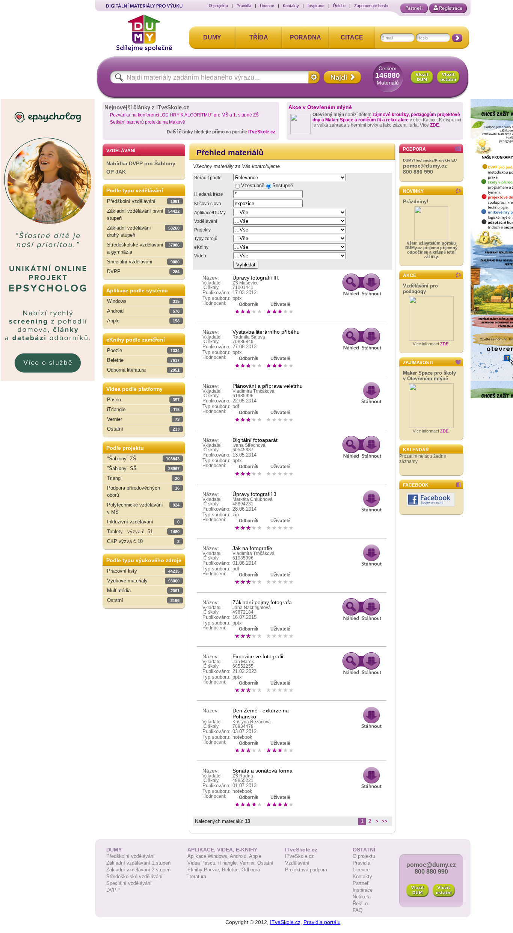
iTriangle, (229, 863)
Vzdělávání (205, 221)
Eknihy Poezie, (204, 870)
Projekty (202, 230)
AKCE (409, 275)
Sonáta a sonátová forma (262, 771)
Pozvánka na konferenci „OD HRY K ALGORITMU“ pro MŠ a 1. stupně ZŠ (184, 115)
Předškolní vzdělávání (130, 856)
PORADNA (305, 37)
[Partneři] (414, 8)
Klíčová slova (207, 203)
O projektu (218, 5)
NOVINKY (413, 191)
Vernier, (248, 863)
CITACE (352, 37)
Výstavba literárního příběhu (266, 332)
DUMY (212, 37)
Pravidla (244, 5)
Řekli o (339, 5)
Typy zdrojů (205, 238)
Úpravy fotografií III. (255, 278)
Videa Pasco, (202, 863)
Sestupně (282, 185)
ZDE (434, 125)
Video (200, 256)
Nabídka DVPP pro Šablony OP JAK (140, 168)
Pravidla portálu (322, 922)
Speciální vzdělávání (129, 883)
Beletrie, (231, 870)
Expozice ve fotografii (257, 656)
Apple (255, 856)
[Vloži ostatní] (444, 890)
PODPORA (414, 149)
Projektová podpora (306, 870)
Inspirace (316, 5)
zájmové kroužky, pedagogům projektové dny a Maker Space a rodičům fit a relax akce (386, 117)
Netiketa (362, 897)
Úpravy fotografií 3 (254, 494)
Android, (239, 856)
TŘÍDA (258, 37)
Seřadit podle (208, 177)
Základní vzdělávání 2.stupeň (138, 870)
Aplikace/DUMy (210, 212)
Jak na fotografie (252, 548)
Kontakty (291, 5)
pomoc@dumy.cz (425, 166)
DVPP (113, 890)
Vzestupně (252, 185)
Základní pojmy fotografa (262, 602)
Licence (267, 5)
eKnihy (201, 247)
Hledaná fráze (208, 194)
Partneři (361, 883)
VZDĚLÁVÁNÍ (120, 150)
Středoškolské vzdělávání (134, 876)
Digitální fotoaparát (255, 440)
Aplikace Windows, (208, 856)
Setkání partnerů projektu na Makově (147, 122)
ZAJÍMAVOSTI (418, 362)
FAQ (357, 910)
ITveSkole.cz (261, 132)
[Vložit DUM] (422, 77)
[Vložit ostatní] (448, 77)
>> (385, 821)
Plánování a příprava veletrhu (267, 386)
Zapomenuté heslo (371, 5)
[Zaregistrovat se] (448, 8)
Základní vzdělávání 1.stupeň (138, 863)
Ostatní (265, 863)
